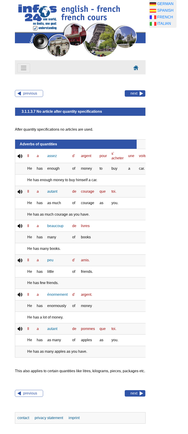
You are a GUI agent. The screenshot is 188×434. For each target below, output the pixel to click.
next (133, 93)
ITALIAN (164, 23)
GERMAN (165, 4)
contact (23, 418)
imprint (74, 418)
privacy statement (49, 418)
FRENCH (165, 17)
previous (30, 93)
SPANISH (165, 10)
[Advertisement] (168, 103)
